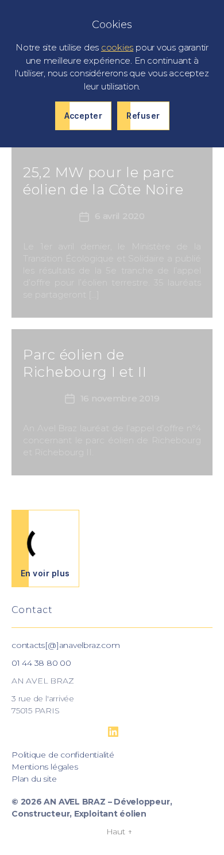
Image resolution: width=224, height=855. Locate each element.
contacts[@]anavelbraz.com (65, 645)
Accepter (83, 115)
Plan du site (33, 779)
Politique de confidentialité (62, 754)
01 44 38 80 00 (41, 663)
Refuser (143, 115)
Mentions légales (44, 767)
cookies (117, 47)
